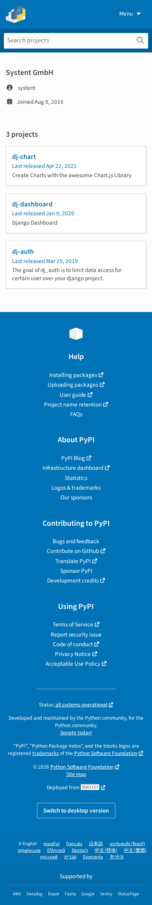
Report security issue (76, 634)
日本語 (96, 843)
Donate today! (76, 732)
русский (49, 857)
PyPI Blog (73, 458)
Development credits (73, 580)
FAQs (76, 414)
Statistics (76, 478)
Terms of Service (73, 624)
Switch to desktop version (76, 810)
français (74, 843)
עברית (70, 857)
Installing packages (73, 375)
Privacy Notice (73, 654)
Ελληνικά (56, 850)
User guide (73, 395)
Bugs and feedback (76, 541)
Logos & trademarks (76, 487)
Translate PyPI (73, 561)
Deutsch (80, 850)
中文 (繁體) (135, 850)
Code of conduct (73, 644)
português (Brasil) (127, 843)
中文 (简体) (106, 850)
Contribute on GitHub (73, 551)
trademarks (45, 753)
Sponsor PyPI (76, 571)
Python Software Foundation (105, 753)
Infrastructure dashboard (72, 468)
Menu (126, 13)
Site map (76, 774)
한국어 (117, 857)
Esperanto (93, 857)
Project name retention (73, 404)
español (52, 843)
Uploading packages (73, 384)
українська (29, 850)
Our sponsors (76, 497)
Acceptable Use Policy (73, 663)
